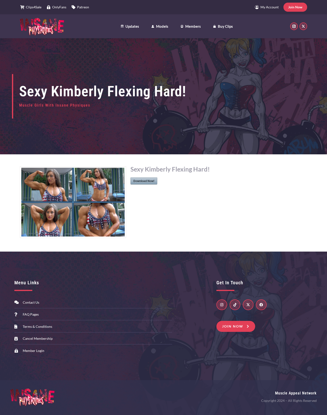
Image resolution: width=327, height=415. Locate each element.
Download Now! (143, 181)
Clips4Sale (33, 7)
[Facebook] (261, 304)
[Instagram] (221, 304)
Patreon (83, 7)
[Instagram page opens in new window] (294, 26)
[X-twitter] (248, 304)
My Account (269, 7)
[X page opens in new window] (303, 26)
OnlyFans (59, 7)
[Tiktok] (235, 304)
